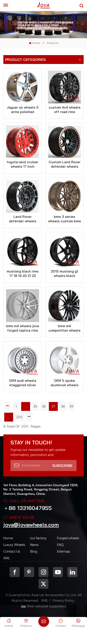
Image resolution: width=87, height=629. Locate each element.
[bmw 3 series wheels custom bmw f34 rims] (64, 196)
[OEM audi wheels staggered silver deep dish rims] (22, 360)
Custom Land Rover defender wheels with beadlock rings (65, 164)
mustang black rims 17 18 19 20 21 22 (23, 273)
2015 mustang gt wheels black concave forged (64, 273)
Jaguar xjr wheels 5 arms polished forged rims (22, 109)
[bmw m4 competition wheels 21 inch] (64, 305)
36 (44, 406)
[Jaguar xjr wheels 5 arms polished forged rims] (22, 87)
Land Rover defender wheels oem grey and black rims (22, 219)
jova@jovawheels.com (31, 524)
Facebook (15, 572)
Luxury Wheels (14, 545)
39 (71, 406)
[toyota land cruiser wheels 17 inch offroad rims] (22, 141)
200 (19, 417)
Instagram (44, 572)
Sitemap (63, 551)
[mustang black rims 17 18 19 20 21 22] (22, 251)
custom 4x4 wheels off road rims (65, 109)
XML (6, 558)
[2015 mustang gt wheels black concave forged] (64, 251)
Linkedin (72, 572)
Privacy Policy (63, 600)
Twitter (44, 584)
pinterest (29, 572)
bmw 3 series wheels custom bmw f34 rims (64, 219)
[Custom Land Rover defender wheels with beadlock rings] (64, 141)
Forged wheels (68, 538)
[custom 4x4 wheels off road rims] (64, 87)
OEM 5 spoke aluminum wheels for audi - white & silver (64, 382)
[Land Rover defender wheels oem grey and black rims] (22, 196)
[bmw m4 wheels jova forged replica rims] (22, 305)
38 (63, 406)
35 (35, 406)
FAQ (60, 545)
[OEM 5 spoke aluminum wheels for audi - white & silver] (64, 360)
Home (36, 43)
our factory (38, 538)
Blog (33, 551)
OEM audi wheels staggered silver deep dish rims (22, 382)
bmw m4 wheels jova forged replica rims (22, 328)
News (34, 545)
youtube (58, 572)
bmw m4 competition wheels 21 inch (64, 328)
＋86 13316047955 (27, 508)
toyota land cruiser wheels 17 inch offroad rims (22, 164)
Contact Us (11, 551)
